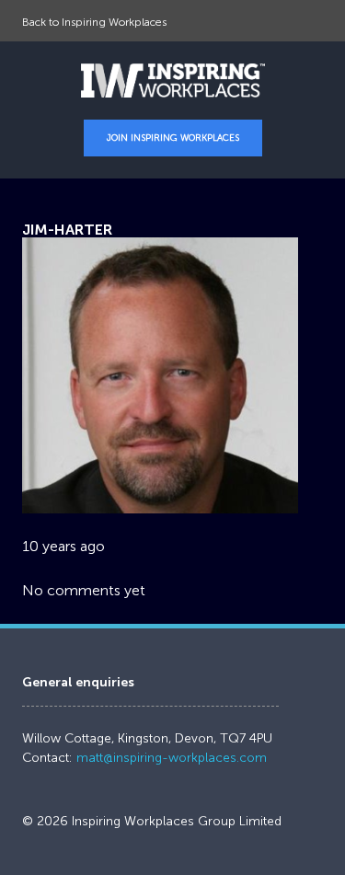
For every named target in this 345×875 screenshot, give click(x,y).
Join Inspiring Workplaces (173, 138)
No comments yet (83, 590)
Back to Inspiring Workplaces (94, 22)
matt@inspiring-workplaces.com (171, 758)
